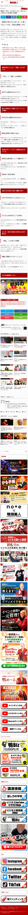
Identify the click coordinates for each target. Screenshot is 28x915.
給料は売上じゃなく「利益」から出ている (14, 47)
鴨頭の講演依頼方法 (11, 907)
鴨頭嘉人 (3, 306)
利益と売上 (4, 304)
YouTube (24, 411)
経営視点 (15, 304)
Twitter (8, 411)
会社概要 (12, 908)
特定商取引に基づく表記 (6, 908)
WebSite (3, 411)
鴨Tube (16, 299)
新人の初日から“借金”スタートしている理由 (14, 49)
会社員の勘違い (22, 302)
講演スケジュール (19, 907)
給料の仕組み (22, 304)
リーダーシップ (14, 302)
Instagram (19, 411)
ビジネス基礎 (4, 299)
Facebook (13, 411)
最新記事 (11, 299)
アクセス (16, 908)
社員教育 (10, 304)
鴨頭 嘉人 (7, 401)
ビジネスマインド (5, 302)
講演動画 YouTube (4, 907)
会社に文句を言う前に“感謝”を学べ (12, 55)
